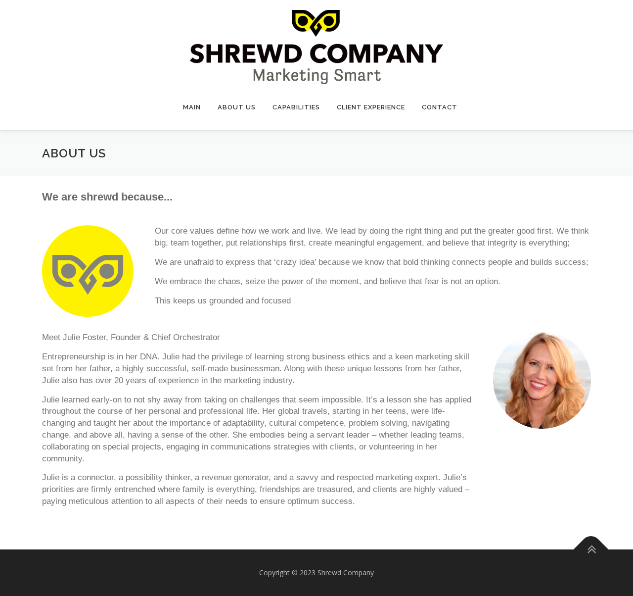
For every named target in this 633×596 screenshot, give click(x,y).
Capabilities (296, 107)
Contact (439, 107)
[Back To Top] (591, 549)
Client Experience (371, 107)
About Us (237, 107)
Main (192, 107)
